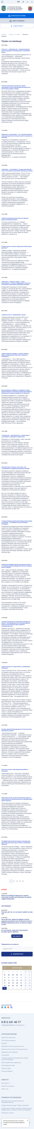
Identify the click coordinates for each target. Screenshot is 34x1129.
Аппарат (4, 1043)
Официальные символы (9, 1052)
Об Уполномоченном (8, 1040)
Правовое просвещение (11, 1097)
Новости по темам (7, 1086)
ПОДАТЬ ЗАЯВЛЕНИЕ (18, 20)
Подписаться (18, 954)
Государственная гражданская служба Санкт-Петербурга (14, 1058)
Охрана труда (6, 1068)
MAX (11, 1007)
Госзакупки (5, 1055)
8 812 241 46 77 (11, 1022)
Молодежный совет (8, 1065)
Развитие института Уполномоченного (14, 1049)
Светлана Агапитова (8, 1037)
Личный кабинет (7, 1071)
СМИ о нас (5, 1089)
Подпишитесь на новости (10, 944)
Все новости (17, 936)
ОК (8, 1007)
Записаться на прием (18, 15)
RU (27, 2)
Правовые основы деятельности (12, 1046)
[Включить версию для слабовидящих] (19, 1)
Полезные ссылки (7, 1113)
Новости (5, 1080)
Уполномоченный (9, 1034)
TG (5, 1007)
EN (32, 2)
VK (2, 1007)
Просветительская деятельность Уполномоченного (12, 1101)
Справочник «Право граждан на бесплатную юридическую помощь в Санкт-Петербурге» (16, 1109)
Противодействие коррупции (11, 1062)
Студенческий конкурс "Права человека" (15, 1105)
